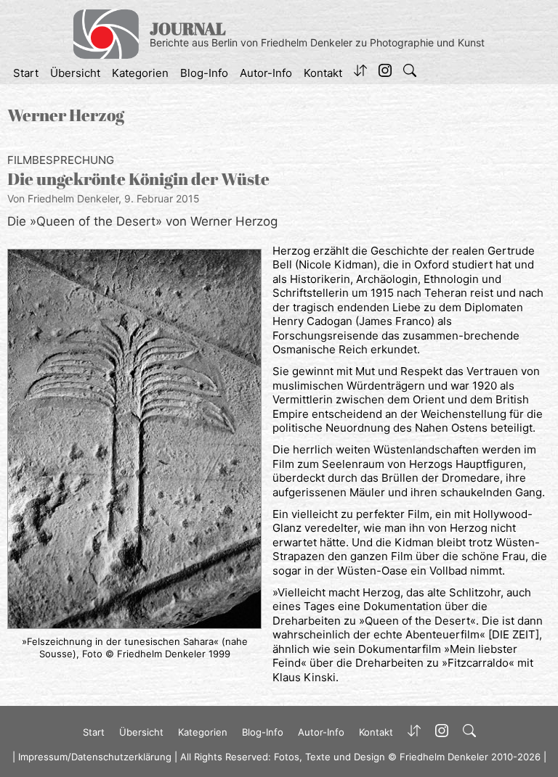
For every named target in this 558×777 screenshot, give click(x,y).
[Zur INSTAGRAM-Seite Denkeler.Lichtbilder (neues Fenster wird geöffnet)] (385, 73)
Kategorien (140, 73)
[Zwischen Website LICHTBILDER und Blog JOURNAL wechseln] (360, 73)
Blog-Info (204, 73)
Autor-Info (266, 73)
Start (26, 73)
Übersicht (75, 73)
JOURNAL (188, 28)
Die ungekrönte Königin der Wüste (138, 179)
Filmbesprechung (60, 160)
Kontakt (323, 73)
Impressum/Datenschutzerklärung (94, 756)
